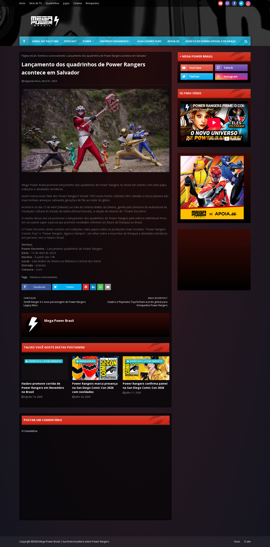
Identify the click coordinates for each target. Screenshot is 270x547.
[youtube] (220, 3)
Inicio (22, 3)
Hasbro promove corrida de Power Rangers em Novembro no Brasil (43, 388)
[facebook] (234, 3)
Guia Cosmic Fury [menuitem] (149, 41)
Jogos (66, 3)
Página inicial (29, 55)
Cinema (77, 3)
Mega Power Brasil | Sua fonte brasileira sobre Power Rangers (74, 541)
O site (247, 541)
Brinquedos (92, 3)
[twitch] (227, 3)
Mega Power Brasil (59, 320)
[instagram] (248, 3)
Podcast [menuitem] (70, 41)
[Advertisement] (179, 21)
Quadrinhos (52, 3)
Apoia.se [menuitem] (173, 41)
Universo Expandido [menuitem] (114, 41)
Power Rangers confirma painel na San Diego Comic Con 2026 (145, 386)
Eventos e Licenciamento (51, 55)
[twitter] (241, 3)
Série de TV (35, 3)
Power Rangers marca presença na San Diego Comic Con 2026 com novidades (95, 388)
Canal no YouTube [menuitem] (45, 41)
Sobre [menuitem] (87, 41)
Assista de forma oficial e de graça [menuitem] (210, 41)
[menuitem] (24, 41)
